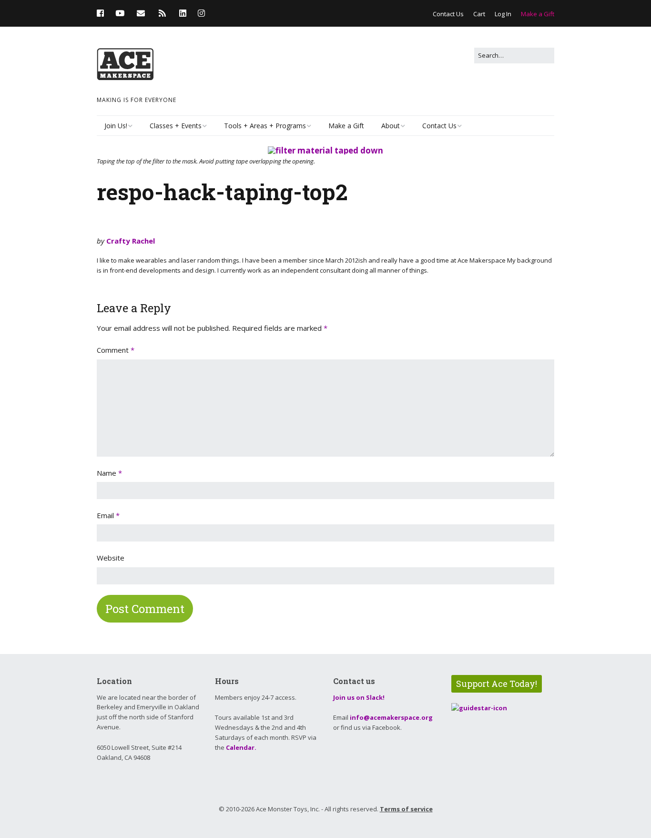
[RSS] (162, 13)
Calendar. (241, 747)
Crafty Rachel (130, 240)
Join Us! (115, 125)
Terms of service (406, 809)
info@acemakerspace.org (391, 717)
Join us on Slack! (359, 697)
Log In (503, 14)
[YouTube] (120, 13)
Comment (115, 350)
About (390, 125)
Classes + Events (176, 125)
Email (108, 515)
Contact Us (448, 14)
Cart (479, 14)
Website (110, 557)
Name (109, 473)
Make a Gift (537, 14)
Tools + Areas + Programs (265, 125)
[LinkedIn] (182, 13)
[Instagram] (201, 13)
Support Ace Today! (496, 683)
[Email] (141, 13)
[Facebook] (103, 13)
